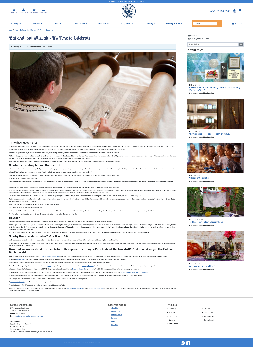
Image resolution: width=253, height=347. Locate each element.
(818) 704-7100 (221, 11)
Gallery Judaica (209, 320)
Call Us (200, 39)
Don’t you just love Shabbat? (202, 266)
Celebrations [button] (79, 23)
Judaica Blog (23, 12)
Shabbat (172, 312)
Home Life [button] (103, 23)
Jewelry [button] (149, 23)
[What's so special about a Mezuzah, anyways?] (215, 114)
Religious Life (209, 316)
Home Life (173, 316)
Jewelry (172, 320)
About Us (14, 12)
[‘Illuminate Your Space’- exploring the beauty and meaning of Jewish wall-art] (215, 67)
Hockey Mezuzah (87, 266)
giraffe (49, 266)
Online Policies (116, 315)
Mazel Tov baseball (78, 269)
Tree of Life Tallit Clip (17, 282)
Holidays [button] (36, 23)
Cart (240, 11)
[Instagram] (182, 343)
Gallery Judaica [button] (174, 23)
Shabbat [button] (57, 23)
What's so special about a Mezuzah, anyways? (209, 134)
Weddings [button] (15, 23)
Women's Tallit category (75, 288)
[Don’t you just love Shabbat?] (215, 246)
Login (234, 12)
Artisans (238, 23)
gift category (20, 259)
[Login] (234, 10)
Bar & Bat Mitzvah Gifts (50, 256)
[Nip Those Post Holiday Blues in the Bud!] (215, 202)
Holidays (207, 309)
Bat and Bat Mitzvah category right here (134, 272)
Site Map (114, 325)
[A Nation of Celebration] (215, 158)
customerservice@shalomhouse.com (29, 316)
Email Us (193, 36)
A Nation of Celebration (199, 178)
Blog (113, 321)
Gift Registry (34, 12)
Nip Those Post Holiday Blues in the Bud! (207, 222)
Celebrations (208, 312)
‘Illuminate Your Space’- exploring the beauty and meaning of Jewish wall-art (214, 88)
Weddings (172, 309)
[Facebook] (188, 343)
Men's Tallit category (96, 288)
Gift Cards (44, 12)
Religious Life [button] (127, 23)
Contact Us (115, 311)
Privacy (114, 318)
